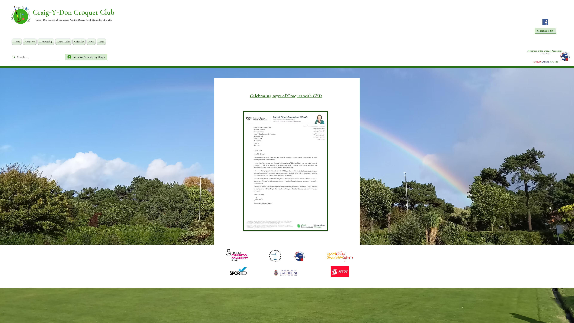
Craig (41, 12)
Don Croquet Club (87, 12)
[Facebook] (545, 22)
